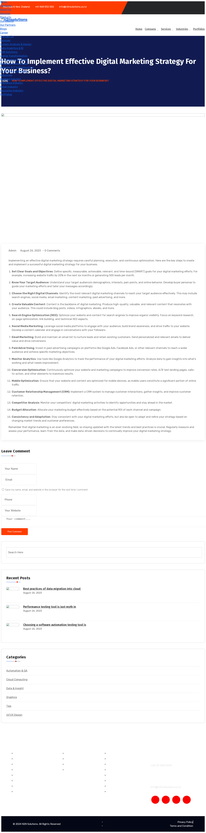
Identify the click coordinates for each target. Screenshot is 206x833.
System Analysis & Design (15, 44)
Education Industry (11, 90)
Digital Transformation (14, 55)
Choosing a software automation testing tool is (54, 625)
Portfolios (6, 94)
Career (4, 32)
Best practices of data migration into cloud (52, 589)
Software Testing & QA (14, 63)
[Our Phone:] (152, 753)
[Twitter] (176, 800)
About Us (5, 9)
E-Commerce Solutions (14, 59)
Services (5, 13)
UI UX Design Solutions (14, 71)
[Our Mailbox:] (152, 775)
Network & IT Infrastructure (17, 67)
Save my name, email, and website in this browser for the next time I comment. (46, 489)
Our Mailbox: (158, 781)
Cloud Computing (17, 679)
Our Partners (7, 25)
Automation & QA (16, 670)
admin (12, 250)
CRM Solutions (8, 52)
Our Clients (7, 21)
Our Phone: (157, 759)
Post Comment (15, 531)
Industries (6, 75)
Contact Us (7, 36)
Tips (8, 706)
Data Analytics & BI (11, 48)
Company (5, 5)
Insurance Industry (11, 82)
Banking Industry (10, 79)
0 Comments (52, 250)
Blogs (3, 28)
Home (3, 1)
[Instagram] (166, 800)
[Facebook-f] (155, 800)
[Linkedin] (187, 800)
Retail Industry (9, 86)
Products (5, 17)
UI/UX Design (14, 714)
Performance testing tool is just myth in (49, 607)
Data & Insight (15, 688)
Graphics (11, 697)
